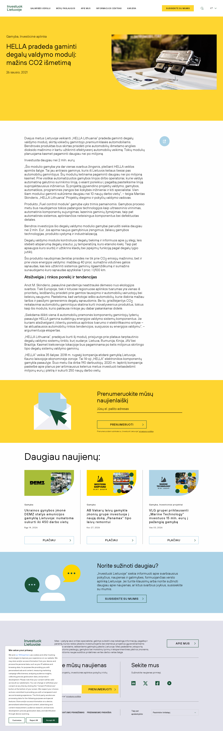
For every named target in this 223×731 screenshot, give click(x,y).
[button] (202, 8)
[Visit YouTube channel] (169, 683)
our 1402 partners (22, 655)
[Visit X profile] (145, 683)
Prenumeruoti (121, 424)
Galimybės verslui (40, 8)
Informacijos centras (109, 8)
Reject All (34, 720)
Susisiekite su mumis (121, 598)
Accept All (50, 720)
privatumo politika (146, 431)
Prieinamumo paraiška (99, 712)
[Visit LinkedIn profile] (133, 683)
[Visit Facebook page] (157, 683)
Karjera (131, 8)
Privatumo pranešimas (71, 712)
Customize (16, 720)
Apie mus (86, 8)
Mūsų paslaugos (65, 8)
